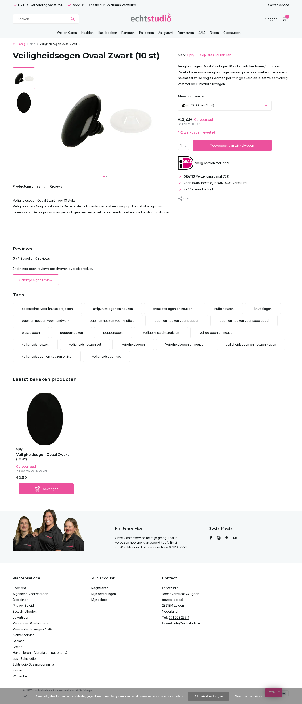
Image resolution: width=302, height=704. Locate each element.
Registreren (99, 588)
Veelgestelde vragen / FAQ (33, 629)
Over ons (19, 588)
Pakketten (146, 33)
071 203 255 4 (179, 617)
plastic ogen (31, 332)
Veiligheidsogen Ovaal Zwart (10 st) (42, 457)
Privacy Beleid (23, 605)
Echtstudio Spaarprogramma (33, 664)
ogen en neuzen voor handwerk (45, 320)
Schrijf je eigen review (35, 280)
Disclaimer (20, 600)
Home (31, 44)
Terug (21, 44)
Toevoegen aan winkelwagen (232, 145)
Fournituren (186, 33)
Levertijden (21, 617)
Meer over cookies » (248, 696)
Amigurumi (165, 33)
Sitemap (19, 641)
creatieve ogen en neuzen (172, 309)
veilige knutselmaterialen (161, 332)
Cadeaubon (232, 33)
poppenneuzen (71, 332)
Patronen (128, 33)
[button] (103, 176)
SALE (202, 33)
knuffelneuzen (223, 309)
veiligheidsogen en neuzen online (47, 356)
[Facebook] (211, 538)
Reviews (56, 186)
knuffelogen (263, 309)
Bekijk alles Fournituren (214, 55)
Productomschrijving (29, 186)
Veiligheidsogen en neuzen (185, 344)
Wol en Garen (67, 33)
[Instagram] (219, 538)
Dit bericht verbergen (208, 696)
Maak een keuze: (191, 96)
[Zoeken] (72, 19)
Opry (190, 55)
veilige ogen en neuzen (216, 332)
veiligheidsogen (133, 344)
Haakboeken (107, 33)
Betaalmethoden (25, 611)
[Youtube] (235, 538)
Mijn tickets (99, 600)
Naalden (87, 33)
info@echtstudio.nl (187, 623)
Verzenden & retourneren (31, 623)
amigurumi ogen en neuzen (113, 309)
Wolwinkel (20, 676)
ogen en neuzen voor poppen (177, 320)
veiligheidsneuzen (35, 344)
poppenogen (113, 332)
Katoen (18, 670)
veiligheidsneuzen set (85, 344)
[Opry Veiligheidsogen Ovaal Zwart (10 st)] (45, 419)
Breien (17, 647)
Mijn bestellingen (103, 594)
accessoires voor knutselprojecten (47, 309)
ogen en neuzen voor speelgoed (244, 320)
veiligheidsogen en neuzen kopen (251, 344)
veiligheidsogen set (106, 356)
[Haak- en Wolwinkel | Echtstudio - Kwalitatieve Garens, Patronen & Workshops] (151, 19)
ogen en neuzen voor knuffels (112, 320)
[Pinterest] (227, 538)
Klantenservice (278, 5)
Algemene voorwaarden (30, 594)
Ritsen (214, 33)
